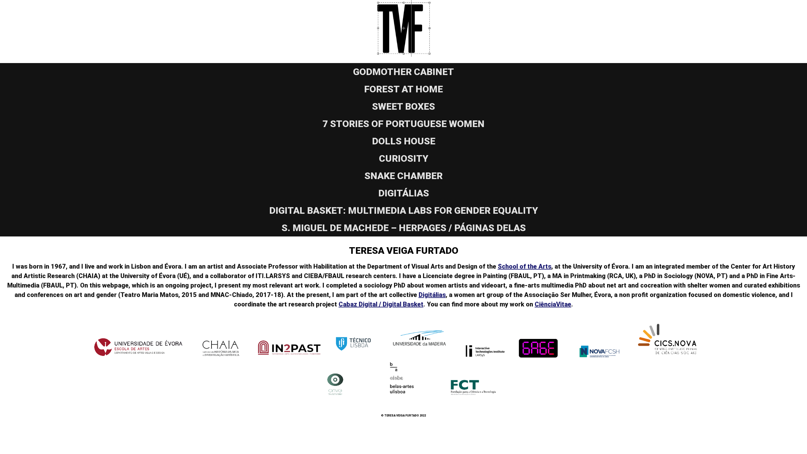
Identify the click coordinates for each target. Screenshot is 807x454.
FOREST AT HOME (403, 89)
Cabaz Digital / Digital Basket (381, 304)
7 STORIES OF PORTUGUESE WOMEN (403, 123)
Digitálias (432, 295)
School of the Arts (524, 266)
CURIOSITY (403, 158)
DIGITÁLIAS (403, 193)
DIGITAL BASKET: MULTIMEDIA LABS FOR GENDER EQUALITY (403, 210)
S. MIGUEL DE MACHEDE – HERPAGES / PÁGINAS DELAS (404, 227)
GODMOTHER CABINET (403, 71)
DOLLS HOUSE (403, 141)
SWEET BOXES (403, 106)
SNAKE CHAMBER (403, 175)
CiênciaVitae (553, 304)
